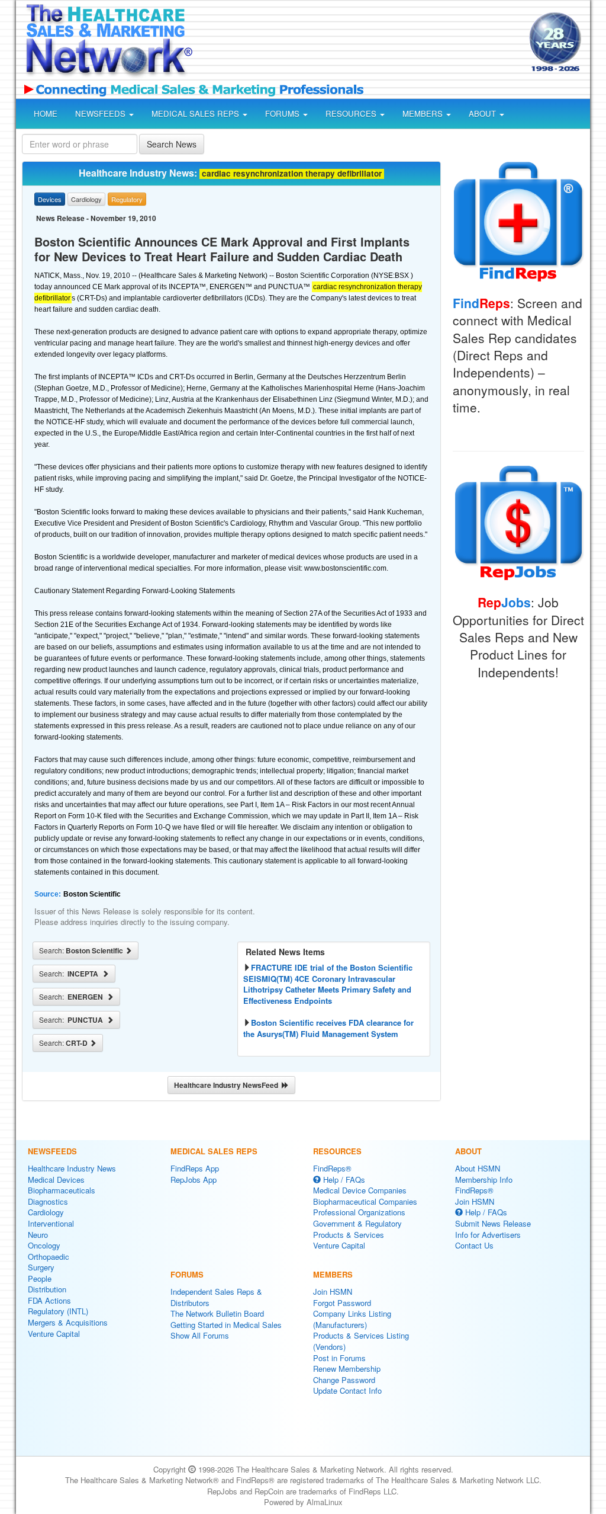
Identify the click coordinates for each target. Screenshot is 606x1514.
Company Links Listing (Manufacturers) (352, 1319)
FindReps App (194, 1168)
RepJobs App (193, 1179)
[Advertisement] (357, 44)
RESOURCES (352, 113)
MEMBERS (423, 113)
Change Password (344, 1379)
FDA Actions (49, 1300)
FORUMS (283, 113)
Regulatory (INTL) (58, 1311)
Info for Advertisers (488, 1234)
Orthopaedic (48, 1256)
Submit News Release (493, 1223)
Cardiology (46, 1212)
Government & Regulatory (357, 1223)
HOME (45, 113)
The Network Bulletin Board (217, 1313)
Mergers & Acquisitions (68, 1322)
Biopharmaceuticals (61, 1190)
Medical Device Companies (360, 1190)
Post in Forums (339, 1357)
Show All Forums (199, 1335)
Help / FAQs (343, 1179)
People (39, 1278)
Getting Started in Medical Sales (226, 1324)
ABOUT (483, 113)
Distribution (47, 1289)
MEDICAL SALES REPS (196, 113)
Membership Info (483, 1179)
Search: (82, 950)
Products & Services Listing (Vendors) (361, 1341)
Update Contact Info (347, 1390)
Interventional (51, 1223)
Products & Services (348, 1234)
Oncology (44, 1245)
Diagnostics (48, 1201)
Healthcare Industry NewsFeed (228, 1085)
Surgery (41, 1267)
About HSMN (477, 1168)
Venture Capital (54, 1333)
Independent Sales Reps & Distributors (216, 1297)
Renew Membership (347, 1368)
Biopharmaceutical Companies (365, 1201)
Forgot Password (342, 1302)
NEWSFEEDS (101, 113)
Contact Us (474, 1245)
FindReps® (332, 1168)
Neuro (38, 1234)
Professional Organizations (359, 1212)
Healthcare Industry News (72, 1168)
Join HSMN (332, 1291)
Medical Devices (56, 1179)
